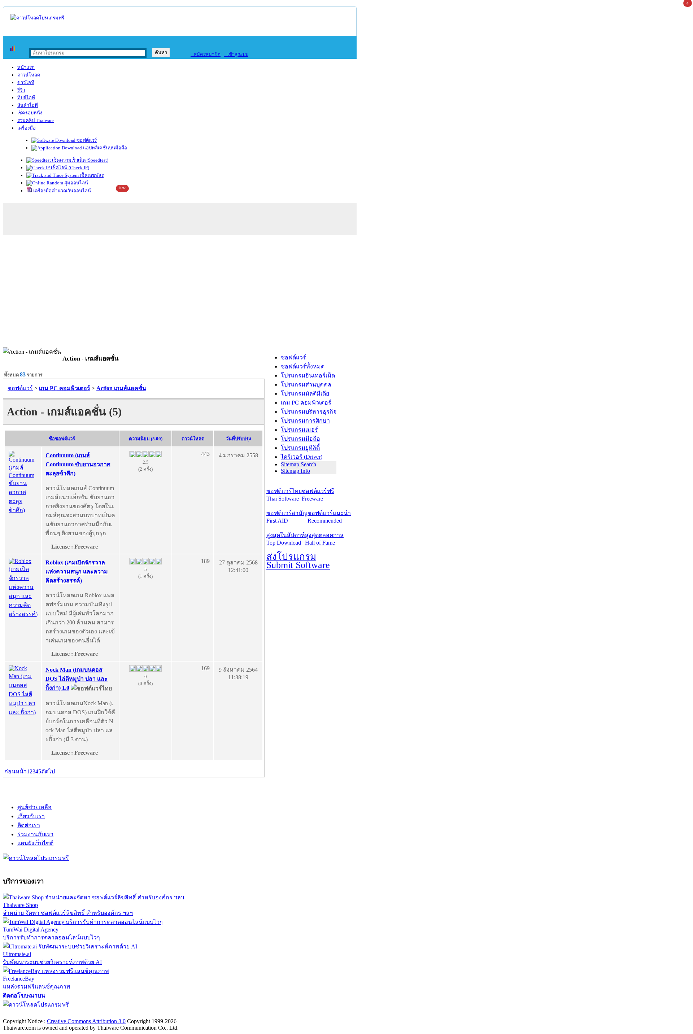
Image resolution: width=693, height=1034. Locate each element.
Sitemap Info (295, 471)
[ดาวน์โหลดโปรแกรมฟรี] (37, 18)
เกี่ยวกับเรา (31, 816)
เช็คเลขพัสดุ (91, 175)
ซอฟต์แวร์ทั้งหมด (302, 366)
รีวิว (21, 90)
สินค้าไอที (27, 105)
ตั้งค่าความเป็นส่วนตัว (30, 1014)
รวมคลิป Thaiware (35, 120)
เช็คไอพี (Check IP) (69, 167)
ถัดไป (48, 771)
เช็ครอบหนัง (29, 112)
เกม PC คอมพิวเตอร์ (306, 403)
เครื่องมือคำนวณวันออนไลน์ (61, 190)
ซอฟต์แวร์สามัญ (287, 517)
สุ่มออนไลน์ (75, 183)
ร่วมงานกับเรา (35, 834)
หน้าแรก (26, 67)
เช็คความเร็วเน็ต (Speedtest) (79, 160)
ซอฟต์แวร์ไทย (284, 495)
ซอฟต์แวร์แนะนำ (329, 517)
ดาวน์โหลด (28, 75)
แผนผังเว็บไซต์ (35, 843)
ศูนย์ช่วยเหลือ (34, 807)
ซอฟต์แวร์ (86, 140)
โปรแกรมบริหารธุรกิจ (308, 412)
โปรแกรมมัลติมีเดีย (305, 394)
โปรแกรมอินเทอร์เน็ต (308, 375)
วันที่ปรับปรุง (238, 438)
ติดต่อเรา (28, 825)
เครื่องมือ (26, 128)
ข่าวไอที (25, 82)
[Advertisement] (346, 293)
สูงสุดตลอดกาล (324, 539)
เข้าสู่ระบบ (236, 54)
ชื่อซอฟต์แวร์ (62, 438)
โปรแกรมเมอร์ (299, 430)
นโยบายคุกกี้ (149, 1014)
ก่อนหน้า (15, 771)
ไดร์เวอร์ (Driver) (301, 457)
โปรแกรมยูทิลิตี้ (300, 448)
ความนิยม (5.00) (145, 438)
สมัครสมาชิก (206, 54)
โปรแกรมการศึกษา (305, 421)
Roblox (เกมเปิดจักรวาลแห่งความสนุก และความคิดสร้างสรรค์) (76, 571)
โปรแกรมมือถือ (300, 439)
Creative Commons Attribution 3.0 (86, 1021)
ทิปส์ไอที (26, 97)
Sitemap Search (298, 464)
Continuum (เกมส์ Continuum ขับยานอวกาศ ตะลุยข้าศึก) (77, 464)
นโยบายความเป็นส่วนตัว (96, 1014)
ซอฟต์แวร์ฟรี (318, 495)
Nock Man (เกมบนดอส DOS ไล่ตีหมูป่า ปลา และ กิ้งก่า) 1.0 (76, 679)
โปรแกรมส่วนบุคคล (306, 384)
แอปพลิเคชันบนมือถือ (104, 147)
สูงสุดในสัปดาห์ (285, 539)
